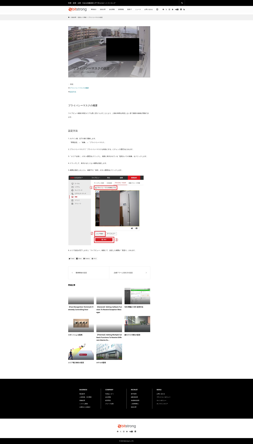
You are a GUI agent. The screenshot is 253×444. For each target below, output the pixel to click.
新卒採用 (133, 394)
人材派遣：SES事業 (85, 397)
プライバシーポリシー (163, 397)
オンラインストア (162, 404)
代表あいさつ (109, 394)
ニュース (138, 9)
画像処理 (82, 400)
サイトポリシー (161, 400)
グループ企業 (109, 404)
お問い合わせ (148, 9)
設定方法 (73, 92)
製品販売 (82, 394)
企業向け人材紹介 (85, 407)
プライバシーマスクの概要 (79, 88)
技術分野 (103, 9)
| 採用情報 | (135, 404)
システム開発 (83, 404)
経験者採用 (134, 397)
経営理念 (108, 400)
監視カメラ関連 (85, 72)
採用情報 (121, 9)
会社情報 (112, 9)
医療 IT (129, 9)
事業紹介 (93, 9)
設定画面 (92, 72)
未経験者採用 (135, 400)
